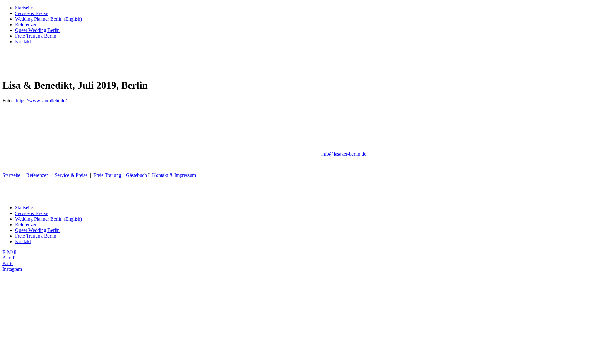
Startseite (24, 7)
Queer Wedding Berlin (37, 30)
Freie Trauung (107, 175)
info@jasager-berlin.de (343, 153)
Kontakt (23, 41)
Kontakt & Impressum (174, 175)
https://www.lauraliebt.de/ (41, 100)
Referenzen (26, 24)
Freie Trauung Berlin (35, 35)
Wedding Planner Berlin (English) (48, 19)
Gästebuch (136, 175)
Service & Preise (31, 13)
